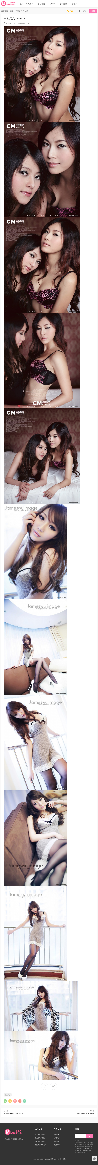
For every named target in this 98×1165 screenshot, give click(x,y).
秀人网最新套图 (40, 1134)
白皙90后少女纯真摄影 (85, 1113)
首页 (21, 4)
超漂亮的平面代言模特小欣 (14, 1113)
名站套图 (41, 4)
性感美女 (57, 1134)
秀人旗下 (29, 4)
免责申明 (57, 1159)
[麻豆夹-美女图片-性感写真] (8, 3)
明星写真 (57, 1141)
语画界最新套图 (40, 1138)
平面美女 (8, 1095)
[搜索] (79, 10)
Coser (52, 4)
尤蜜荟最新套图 (40, 1141)
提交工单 (62, 1159)
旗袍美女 (57, 1145)
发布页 (74, 4)
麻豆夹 (51, 1159)
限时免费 (63, 4)
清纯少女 (22, 23)
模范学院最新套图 (40, 1145)
